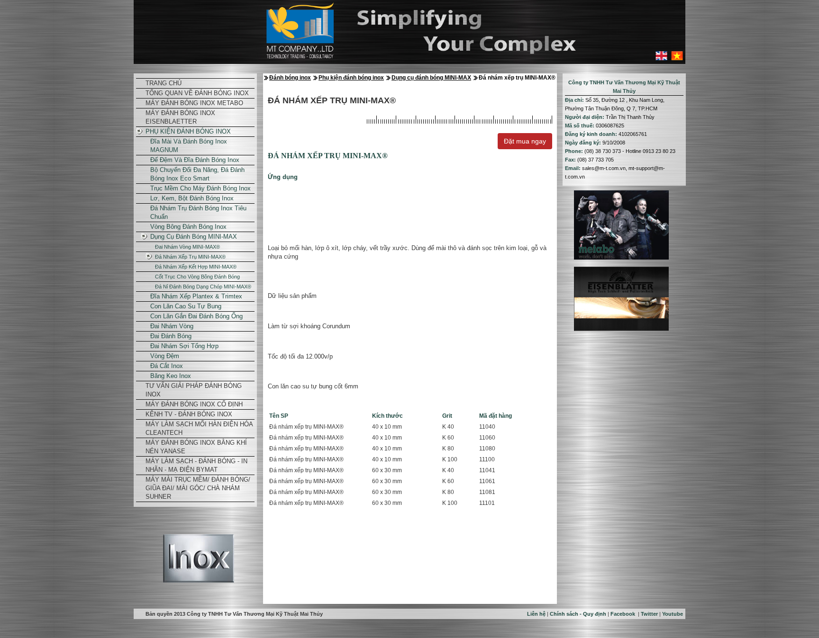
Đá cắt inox (166, 365)
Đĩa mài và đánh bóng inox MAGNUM (188, 145)
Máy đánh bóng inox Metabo (194, 103)
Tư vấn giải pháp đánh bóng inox (194, 390)
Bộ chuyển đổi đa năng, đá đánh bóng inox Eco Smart (197, 174)
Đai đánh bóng (170, 336)
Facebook (622, 614)
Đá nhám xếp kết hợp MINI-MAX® (196, 267)
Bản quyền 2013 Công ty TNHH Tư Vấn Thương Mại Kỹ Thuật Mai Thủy (234, 614)
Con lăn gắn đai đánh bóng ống (196, 316)
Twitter (649, 614)
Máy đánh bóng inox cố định (194, 404)
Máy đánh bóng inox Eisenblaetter (180, 117)
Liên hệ (536, 614)
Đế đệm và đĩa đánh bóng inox (194, 159)
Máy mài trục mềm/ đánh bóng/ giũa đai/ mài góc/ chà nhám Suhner (198, 488)
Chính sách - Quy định (578, 614)
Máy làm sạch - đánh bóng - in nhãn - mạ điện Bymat (196, 465)
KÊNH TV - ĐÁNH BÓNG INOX (189, 414)
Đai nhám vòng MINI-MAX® (187, 247)
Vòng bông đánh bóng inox (188, 226)
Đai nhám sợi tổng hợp (184, 346)
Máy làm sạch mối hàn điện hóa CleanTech (199, 428)
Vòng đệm (164, 355)
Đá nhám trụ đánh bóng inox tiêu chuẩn (198, 212)
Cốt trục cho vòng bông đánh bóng (197, 276)
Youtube (672, 614)
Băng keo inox (170, 375)
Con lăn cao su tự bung (185, 306)
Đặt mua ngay (525, 141)
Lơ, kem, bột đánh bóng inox (192, 198)
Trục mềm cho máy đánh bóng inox (200, 188)
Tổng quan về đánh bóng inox (197, 93)
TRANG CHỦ (164, 83)
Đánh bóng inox (290, 77)
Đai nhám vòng (171, 326)
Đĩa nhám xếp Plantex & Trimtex (196, 296)
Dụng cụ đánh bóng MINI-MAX (193, 236)
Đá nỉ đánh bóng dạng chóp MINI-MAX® (203, 286)
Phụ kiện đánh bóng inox (188, 131)
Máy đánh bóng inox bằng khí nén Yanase (196, 447)
